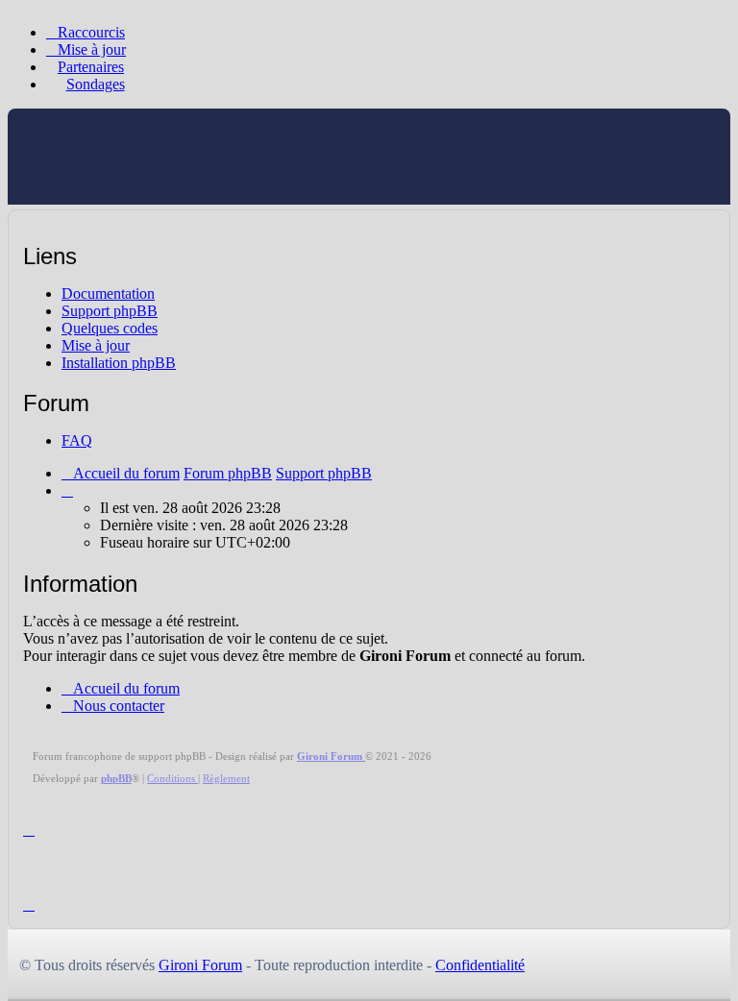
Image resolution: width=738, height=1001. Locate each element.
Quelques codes (110, 328)
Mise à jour (96, 345)
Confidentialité (480, 965)
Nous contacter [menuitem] (118, 705)
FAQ (77, 440)
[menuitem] (86, 49)
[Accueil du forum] (128, 184)
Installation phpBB (119, 362)
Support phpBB (110, 311)
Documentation (108, 293)
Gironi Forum (200, 965)
